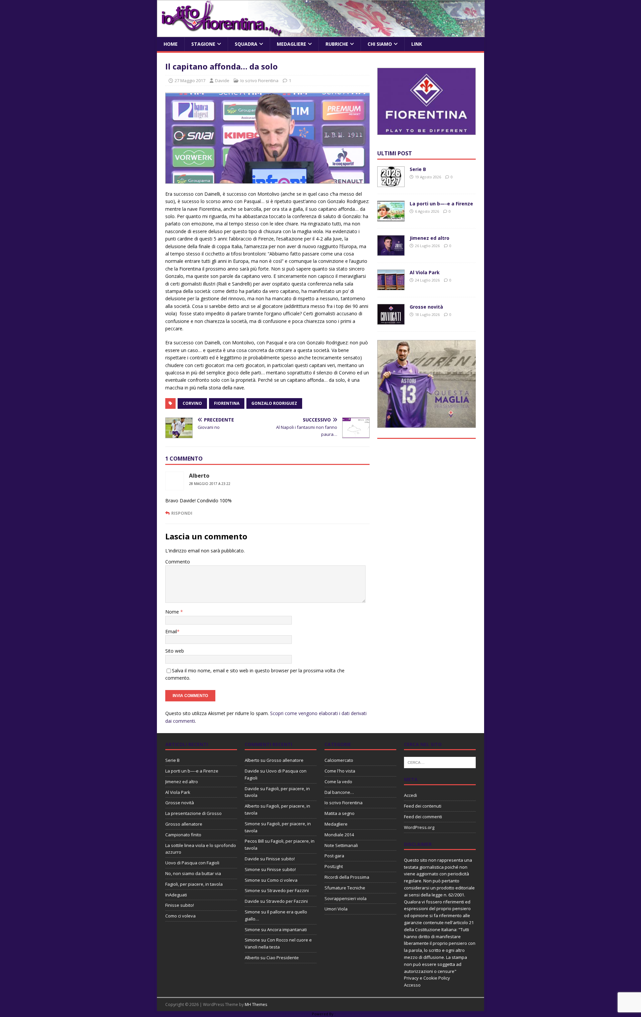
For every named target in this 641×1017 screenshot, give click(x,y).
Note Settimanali (341, 845)
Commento (177, 561)
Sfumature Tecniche (345, 888)
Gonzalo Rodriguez (274, 403)
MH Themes (256, 1004)
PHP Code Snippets (294, 1013)
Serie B (418, 169)
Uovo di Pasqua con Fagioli (192, 863)
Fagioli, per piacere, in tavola (194, 884)
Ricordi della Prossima (347, 877)
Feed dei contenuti (422, 806)
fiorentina (226, 403)
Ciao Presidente (282, 958)
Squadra (246, 44)
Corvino (192, 403)
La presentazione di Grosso (193, 813)
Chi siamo (380, 44)
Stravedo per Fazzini (288, 890)
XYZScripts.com (350, 1013)
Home (171, 44)
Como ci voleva (180, 916)
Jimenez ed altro (429, 238)
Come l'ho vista (340, 771)
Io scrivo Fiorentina (259, 80)
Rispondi (181, 513)
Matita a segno (340, 813)
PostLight (334, 866)
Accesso (412, 985)
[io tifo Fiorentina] (321, 33)
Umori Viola (336, 909)
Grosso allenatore (183, 824)
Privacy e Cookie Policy (427, 978)
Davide (222, 80)
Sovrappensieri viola (346, 898)
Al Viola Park (425, 272)
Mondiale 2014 (339, 835)
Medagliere (291, 44)
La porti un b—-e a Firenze (441, 203)
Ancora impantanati (287, 929)
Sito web (174, 651)
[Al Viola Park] (391, 286)
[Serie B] (391, 183)
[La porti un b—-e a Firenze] (391, 217)
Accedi (410, 795)
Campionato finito (183, 835)
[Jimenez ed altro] (391, 252)
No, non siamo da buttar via (193, 873)
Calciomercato (339, 760)
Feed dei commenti (423, 817)
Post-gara (334, 856)
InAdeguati (176, 895)
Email (171, 631)
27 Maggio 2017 (190, 80)
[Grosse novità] (391, 321)
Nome (172, 612)
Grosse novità (426, 307)
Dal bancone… (339, 792)
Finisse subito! (179, 905)
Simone (252, 824)
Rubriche (337, 44)
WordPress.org (419, 827)
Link (416, 44)
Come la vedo (338, 782)
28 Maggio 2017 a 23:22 (209, 483)
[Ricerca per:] (440, 762)
